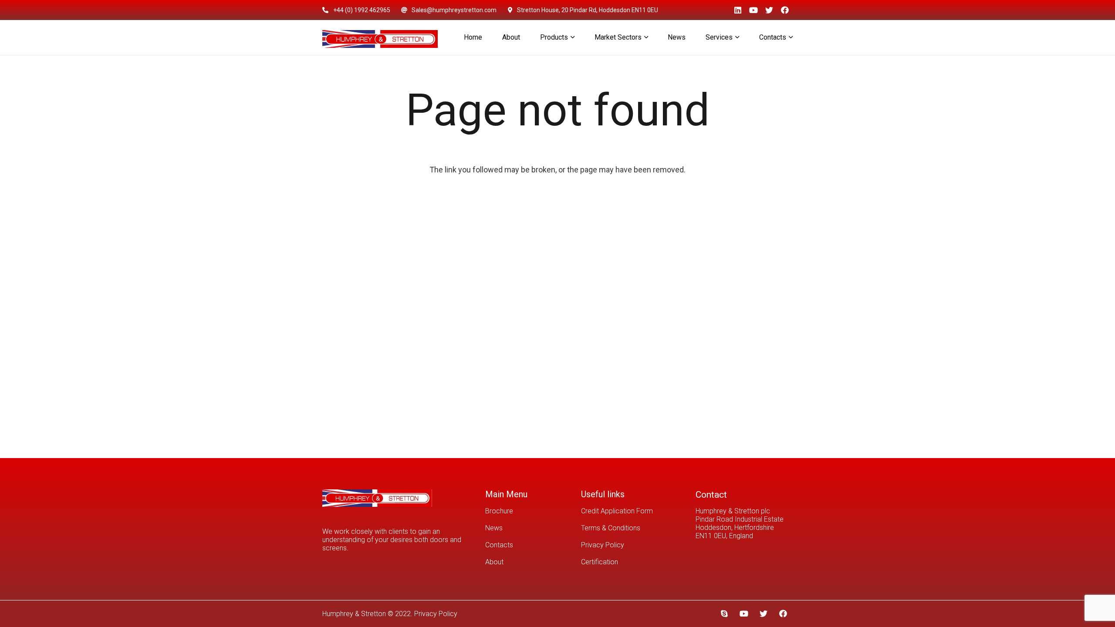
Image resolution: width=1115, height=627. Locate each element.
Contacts (499, 545)
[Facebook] (785, 10)
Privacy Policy (602, 545)
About (494, 562)
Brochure (499, 511)
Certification (599, 562)
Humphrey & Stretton (354, 614)
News (494, 528)
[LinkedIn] (738, 10)
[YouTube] (753, 10)
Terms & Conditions (610, 528)
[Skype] (724, 614)
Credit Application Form (617, 511)
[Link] (380, 37)
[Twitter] (769, 10)
